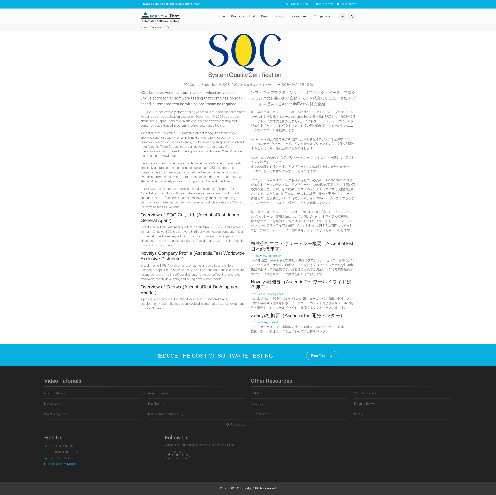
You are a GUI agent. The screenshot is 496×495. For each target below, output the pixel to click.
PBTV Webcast (260, 414)
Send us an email (324, 4)
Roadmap (257, 403)
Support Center (348, 4)
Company (320, 16)
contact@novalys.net (62, 463)
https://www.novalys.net (267, 294)
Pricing (280, 16)
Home (220, 16)
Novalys (247, 488)
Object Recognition (55, 414)
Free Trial (318, 355)
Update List (257, 393)
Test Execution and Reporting (165, 414)
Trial (252, 16)
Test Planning (156, 403)
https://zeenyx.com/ (264, 322)
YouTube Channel (365, 393)
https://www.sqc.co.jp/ (266, 256)
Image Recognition (159, 393)
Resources (298, 16)
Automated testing (55, 393)
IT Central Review (364, 403)
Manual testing (53, 403)
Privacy (358, 414)
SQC (167, 27)
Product (236, 16)
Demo (265, 16)
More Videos (237, 424)
